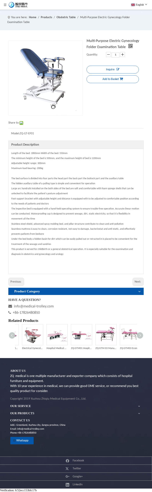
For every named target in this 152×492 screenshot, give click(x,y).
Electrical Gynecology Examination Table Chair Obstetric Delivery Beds (27, 348)
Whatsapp (22, 440)
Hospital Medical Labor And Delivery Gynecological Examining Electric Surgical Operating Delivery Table (51, 348)
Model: (15, 133)
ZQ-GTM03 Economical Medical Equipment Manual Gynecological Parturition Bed (125, 348)
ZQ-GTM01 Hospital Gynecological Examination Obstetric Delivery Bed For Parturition (76, 348)
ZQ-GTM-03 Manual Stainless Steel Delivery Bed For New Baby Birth (100, 348)
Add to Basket (111, 79)
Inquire (110, 69)
